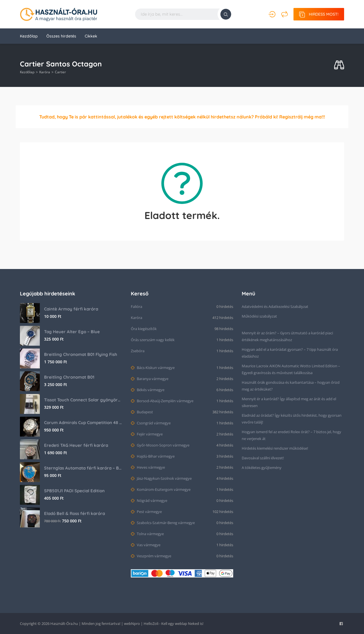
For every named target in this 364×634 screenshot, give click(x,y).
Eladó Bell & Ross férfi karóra (74, 513)
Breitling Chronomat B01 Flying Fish (80, 354)
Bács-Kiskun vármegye (155, 367)
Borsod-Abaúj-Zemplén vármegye (164, 400)
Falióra (136, 306)
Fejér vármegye (149, 434)
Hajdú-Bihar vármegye (155, 456)
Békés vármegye (150, 389)
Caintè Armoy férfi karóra (71, 309)
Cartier (60, 72)
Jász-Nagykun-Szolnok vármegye (164, 478)
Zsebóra (137, 350)
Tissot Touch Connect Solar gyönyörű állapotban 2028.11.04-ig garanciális (83, 399)
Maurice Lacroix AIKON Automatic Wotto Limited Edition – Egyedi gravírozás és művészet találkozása (291, 369)
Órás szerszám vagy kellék (153, 339)
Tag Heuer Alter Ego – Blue (72, 331)
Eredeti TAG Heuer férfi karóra (76, 445)
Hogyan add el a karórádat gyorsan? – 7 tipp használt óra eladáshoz (290, 353)
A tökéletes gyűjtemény (262, 467)
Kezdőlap (29, 36)
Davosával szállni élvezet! (263, 457)
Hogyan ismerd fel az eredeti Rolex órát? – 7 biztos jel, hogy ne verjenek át (291, 435)
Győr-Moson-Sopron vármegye (162, 445)
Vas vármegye (148, 544)
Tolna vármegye (150, 533)
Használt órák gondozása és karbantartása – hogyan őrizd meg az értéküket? (291, 386)
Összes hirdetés (61, 36)
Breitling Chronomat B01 (69, 377)
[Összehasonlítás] (284, 14)
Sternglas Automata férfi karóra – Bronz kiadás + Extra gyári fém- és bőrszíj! (83, 468)
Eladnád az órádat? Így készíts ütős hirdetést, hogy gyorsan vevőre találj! (292, 419)
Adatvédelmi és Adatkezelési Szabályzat (275, 306)
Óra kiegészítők (144, 328)
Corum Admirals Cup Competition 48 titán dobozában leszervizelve (83, 422)
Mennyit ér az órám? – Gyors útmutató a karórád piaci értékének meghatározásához (287, 336)
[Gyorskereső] (339, 65)
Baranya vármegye (152, 378)
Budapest (144, 411)
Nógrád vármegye (151, 500)
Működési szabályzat (259, 316)
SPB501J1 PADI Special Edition (74, 490)
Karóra (44, 72)
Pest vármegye (149, 511)
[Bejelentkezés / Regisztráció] (272, 14)
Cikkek (91, 36)
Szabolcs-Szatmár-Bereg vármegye (165, 522)
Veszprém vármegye (153, 555)
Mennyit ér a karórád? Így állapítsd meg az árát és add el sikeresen (289, 402)
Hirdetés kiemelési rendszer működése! (275, 448)
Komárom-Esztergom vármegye (163, 489)
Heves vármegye (150, 467)
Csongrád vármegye (153, 423)
